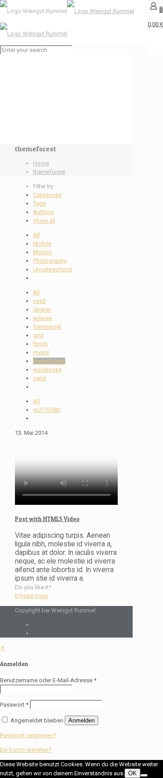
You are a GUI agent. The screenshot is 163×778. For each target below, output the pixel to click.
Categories (47, 194)
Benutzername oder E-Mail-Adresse (48, 680)
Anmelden (81, 720)
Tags (39, 203)
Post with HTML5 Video (47, 518)
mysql (41, 352)
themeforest (49, 171)
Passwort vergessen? (28, 735)
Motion (42, 252)
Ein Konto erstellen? (26, 749)
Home (41, 163)
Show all (44, 220)
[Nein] (144, 775)
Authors (43, 212)
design (42, 309)
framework (47, 326)
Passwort (14, 704)
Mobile (42, 243)
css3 (39, 301)
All (36, 235)
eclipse (42, 318)
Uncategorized (52, 269)
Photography (50, 260)
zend (39, 378)
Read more (33, 595)
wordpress (47, 369)
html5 (40, 343)
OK (132, 773)
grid (38, 335)
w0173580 (46, 409)
